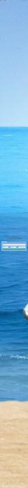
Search (14, 249)
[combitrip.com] (5, 0)
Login (26, 0)
